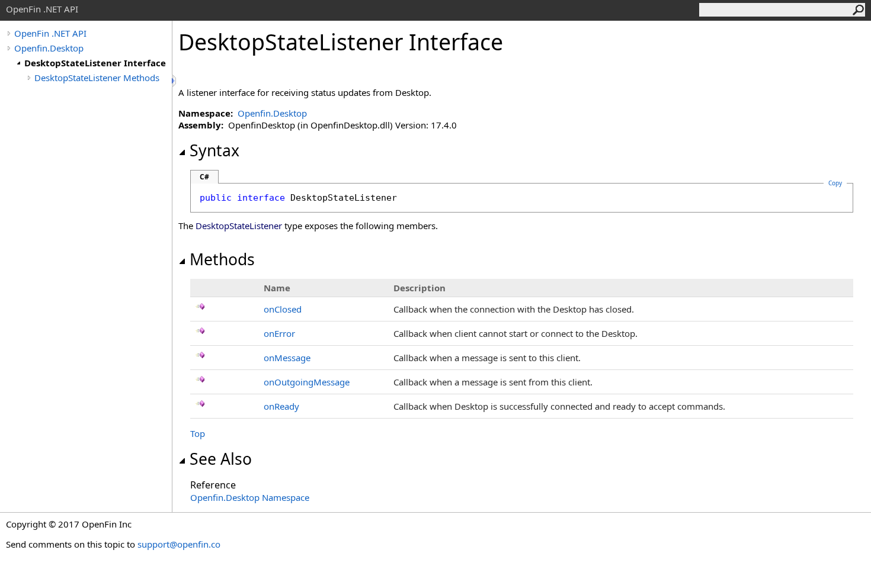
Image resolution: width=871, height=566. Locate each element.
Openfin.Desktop (49, 48)
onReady (281, 406)
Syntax (214, 150)
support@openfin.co (178, 544)
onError (279, 333)
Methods (222, 259)
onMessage (287, 358)
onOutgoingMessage (307, 382)
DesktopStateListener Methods (96, 77)
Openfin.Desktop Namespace (249, 497)
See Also (221, 458)
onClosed (283, 309)
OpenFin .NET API (50, 33)
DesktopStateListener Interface (95, 63)
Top (197, 433)
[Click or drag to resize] (175, 81)
